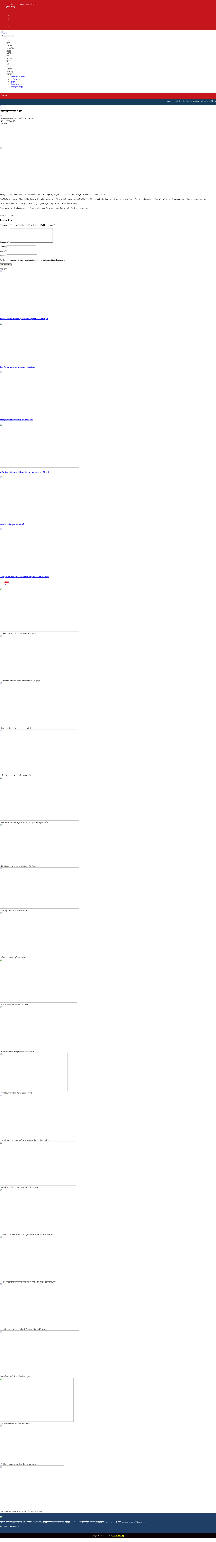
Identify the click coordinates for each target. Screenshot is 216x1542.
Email (3, 251)
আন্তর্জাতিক (10, 48)
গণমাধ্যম (9, 69)
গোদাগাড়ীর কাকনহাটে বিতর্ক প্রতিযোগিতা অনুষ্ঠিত (15, 1376)
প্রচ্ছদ (8, 40)
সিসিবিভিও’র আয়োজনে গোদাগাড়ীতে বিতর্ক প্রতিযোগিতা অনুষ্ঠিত (19, 1464)
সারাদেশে (9, 45)
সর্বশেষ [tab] (6, 582)
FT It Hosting (118, 1535)
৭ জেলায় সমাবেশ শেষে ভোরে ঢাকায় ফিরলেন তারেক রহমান (159, 101)
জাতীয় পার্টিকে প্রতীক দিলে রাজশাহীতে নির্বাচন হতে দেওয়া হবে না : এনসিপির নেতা (24, 472)
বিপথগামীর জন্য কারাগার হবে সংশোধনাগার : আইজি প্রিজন (17, 367)
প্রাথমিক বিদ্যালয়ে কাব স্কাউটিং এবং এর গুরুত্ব (15, 1424)
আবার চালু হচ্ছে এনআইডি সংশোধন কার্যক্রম (14, 910)
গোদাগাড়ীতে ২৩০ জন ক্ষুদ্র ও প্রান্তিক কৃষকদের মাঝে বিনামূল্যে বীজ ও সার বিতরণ (25, 1140)
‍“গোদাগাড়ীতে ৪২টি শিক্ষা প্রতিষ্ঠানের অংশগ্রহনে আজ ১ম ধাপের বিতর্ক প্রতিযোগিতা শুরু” (27, 1235)
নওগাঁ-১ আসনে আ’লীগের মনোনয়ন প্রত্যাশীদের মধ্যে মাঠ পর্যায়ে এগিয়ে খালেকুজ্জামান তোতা (28, 1282)
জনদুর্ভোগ (9, 58)
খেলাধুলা (9, 66)
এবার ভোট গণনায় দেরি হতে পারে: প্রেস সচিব (14, 1004)
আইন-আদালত (15, 79)
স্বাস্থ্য (13, 82)
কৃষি (8, 56)
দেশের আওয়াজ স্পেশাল (18, 77)
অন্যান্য (9, 74)
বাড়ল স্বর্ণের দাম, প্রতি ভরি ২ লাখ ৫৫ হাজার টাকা (16, 728)
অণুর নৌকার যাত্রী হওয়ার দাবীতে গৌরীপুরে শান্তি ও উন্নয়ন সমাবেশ (21, 1511)
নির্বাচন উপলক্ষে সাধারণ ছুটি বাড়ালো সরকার (13, 957)
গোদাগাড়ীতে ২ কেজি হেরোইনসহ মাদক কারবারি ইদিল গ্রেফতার (19, 1187)
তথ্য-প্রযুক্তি (11, 71)
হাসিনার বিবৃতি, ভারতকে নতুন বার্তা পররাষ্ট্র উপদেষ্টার (16, 775)
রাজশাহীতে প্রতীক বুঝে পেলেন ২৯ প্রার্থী (12, 524)
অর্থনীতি (9, 53)
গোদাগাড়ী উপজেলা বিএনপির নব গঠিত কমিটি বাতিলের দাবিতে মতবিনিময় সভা (23, 1329)
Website (3, 255)
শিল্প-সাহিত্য (15, 84)
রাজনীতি (9, 51)
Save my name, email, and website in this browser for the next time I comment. (34, 260)
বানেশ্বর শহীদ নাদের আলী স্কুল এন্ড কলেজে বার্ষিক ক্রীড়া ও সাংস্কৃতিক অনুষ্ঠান (24, 319)
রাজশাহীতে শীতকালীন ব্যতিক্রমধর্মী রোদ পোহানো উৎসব (16, 420)
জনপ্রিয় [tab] (6, 584)
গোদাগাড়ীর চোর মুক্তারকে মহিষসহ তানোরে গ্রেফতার (16, 1093)
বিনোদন (9, 61)
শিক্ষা (8, 64)
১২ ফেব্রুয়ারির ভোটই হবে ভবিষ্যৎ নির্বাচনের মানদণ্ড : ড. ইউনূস (20, 681)
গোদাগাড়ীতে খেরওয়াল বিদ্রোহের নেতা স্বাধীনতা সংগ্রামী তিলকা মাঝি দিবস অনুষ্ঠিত (24, 577)
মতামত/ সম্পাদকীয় (16, 87)
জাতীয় (8, 43)
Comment (4, 242)
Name (3, 246)
